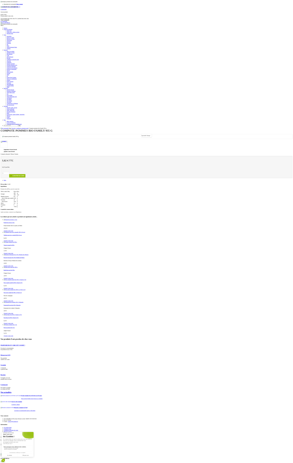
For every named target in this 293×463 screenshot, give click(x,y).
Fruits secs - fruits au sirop (13, 32)
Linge (8, 117)
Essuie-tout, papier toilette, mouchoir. (16, 114)
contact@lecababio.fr (13, 421)
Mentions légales (8, 431)
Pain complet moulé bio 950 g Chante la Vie (13, 282)
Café (8, 55)
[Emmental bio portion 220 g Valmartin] (13, 302)
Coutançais (4, 385)
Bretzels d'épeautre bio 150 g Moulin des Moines (14, 257)
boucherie (9, 36)
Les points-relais (8, 427)
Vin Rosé (9, 102)
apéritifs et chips (10, 52)
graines (8, 80)
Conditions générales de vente (11, 430)
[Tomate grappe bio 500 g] (10, 242)
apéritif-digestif (10, 89)
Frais (5, 35)
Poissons (9, 43)
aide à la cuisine (10, 51)
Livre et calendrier (11, 122)
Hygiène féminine (11, 111)
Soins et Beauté (10, 109)
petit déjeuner (10, 57)
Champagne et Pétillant (12, 103)
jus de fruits (9, 95)
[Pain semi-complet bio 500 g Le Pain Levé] (14, 289)
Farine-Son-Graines (11, 77)
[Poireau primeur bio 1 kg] (10, 324)
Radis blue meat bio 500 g (9, 270)
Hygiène (6, 106)
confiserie (9, 62)
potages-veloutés (11, 63)
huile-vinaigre (10, 81)
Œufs (8, 46)
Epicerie (6, 50)
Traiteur (8, 48)
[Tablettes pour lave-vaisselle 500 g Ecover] (14, 232)
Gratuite (3, 365)
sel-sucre (9, 83)
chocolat (9, 61)
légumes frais (10, 33)
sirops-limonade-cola (12, 96)
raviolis (8, 73)
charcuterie (9, 40)
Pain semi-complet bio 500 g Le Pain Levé (13, 292)
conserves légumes (11, 66)
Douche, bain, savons (12, 107)
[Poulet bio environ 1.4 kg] (10, 219)
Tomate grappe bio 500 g (9, 245)
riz (7, 76)
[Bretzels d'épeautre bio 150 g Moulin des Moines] (16, 254)
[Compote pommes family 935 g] (4, 142)
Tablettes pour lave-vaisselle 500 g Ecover (13, 235)
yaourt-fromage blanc (12, 47)
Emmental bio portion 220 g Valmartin (12, 305)
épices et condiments (12, 78)
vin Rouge (9, 98)
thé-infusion (9, 54)
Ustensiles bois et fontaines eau (14, 124)
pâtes (8, 74)
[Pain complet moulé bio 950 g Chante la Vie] (15, 279)
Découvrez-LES (5, 355)
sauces (8, 70)
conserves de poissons (12, 67)
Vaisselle (9, 118)
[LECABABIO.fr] (5, 22)
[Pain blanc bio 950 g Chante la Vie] (13, 314)
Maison (8, 116)
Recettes (3, 375)
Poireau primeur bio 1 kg (9, 327)
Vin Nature (9, 100)
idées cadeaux (10, 121)
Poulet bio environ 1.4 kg (9, 222)
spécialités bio (10, 84)
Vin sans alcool (10, 105)
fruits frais (9, 30)
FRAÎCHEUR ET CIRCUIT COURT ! (13, 345)
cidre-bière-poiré (11, 92)
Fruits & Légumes (8, 29)
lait (7, 44)
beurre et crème (10, 37)
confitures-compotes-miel (13, 59)
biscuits (8, 58)
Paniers (5, 28)
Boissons (6, 88)
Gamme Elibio (10, 85)
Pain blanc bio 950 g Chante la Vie (11, 317)
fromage (9, 41)
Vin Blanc (9, 99)
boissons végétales (11, 91)
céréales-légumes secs (12, 65)
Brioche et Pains (11, 39)
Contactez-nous (7, 429)
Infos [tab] (5, 180)
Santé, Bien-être (10, 110)
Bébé (8, 87)
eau (7, 94)
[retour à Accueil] (5, 128)
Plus (5, 120)
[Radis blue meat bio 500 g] (10, 267)
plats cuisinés (10, 72)
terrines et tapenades (11, 69)
